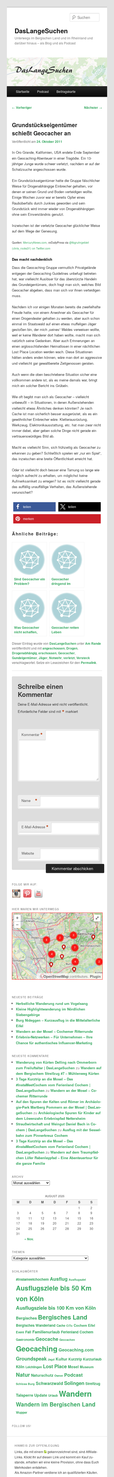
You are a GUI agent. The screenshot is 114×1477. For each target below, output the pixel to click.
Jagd (51, 1359)
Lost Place (55, 1366)
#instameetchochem (32, 1279)
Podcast (43, 91)
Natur (23, 1374)
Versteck (83, 657)
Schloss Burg (25, 1384)
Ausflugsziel (77, 1280)
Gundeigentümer (24, 657)
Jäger (43, 657)
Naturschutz (42, 1375)
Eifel (91, 1325)
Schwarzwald (49, 1383)
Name (29, 800)
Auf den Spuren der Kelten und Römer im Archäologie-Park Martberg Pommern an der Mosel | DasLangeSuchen (58, 1107)
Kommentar (32, 734)
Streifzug (92, 1383)
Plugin (95, 976)
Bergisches (26, 1318)
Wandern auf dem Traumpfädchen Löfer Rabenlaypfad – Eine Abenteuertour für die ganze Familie (57, 1158)
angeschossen (53, 648)
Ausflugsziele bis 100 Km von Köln (56, 1307)
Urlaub (53, 1395)
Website (27, 853)
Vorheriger (22, 107)
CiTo (69, 1326)
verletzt (69, 657)
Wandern (75, 1393)
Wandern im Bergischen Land (55, 1404)
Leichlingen (33, 1367)
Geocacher (66, 653)
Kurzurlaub (92, 1359)
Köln (20, 1367)
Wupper (21, 1412)
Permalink (88, 662)
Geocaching (37, 1348)
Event (20, 1332)
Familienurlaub (46, 1332)
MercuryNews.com (35, 242)
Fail (28, 1331)
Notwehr (55, 657)
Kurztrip (75, 1359)
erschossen (47, 653)
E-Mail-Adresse (35, 827)
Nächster (93, 107)
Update (40, 1395)
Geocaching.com (76, 1350)
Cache (60, 1325)
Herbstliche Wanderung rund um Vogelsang (52, 1003)
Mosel (73, 1366)
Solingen (74, 1383)
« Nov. (29, 1239)
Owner (58, 1376)
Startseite (22, 91)
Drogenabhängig (24, 653)
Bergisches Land (62, 1317)
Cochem (80, 1325)
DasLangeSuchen (41, 30)
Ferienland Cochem (77, 1331)
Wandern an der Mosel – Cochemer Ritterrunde (54, 1031)
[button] (34, 506)
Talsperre (24, 1395)
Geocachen (67, 1340)
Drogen (71, 648)
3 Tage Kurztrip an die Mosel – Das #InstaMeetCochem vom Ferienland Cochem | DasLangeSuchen (53, 1084)
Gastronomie (25, 1339)
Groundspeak (31, 1358)
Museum (87, 1366)
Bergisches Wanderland (35, 1325)
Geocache (47, 1338)
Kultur (61, 1359)
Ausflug (59, 1278)
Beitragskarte (66, 91)
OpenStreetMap (56, 976)
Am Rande (93, 643)
